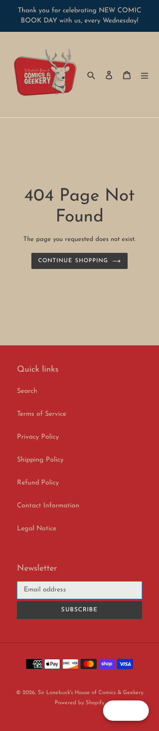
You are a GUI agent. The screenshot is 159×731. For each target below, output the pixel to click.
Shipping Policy (40, 460)
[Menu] (144, 74)
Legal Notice (36, 528)
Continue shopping (73, 260)
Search (27, 391)
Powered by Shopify (79, 703)
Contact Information (48, 505)
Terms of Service (41, 414)
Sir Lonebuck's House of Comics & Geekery (90, 692)
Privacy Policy (38, 437)
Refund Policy (38, 482)
